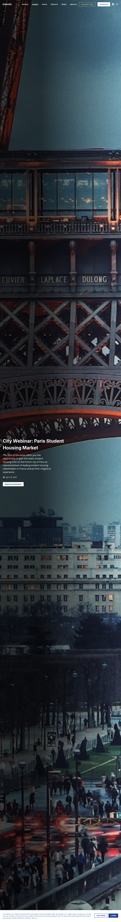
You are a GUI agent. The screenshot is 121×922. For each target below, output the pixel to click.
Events (44, 4)
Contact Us (104, 4)
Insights (35, 4)
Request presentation (13, 484)
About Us (73, 4)
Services (25, 4)
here (36, 918)
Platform (54, 4)
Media (64, 4)
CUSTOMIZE (100, 916)
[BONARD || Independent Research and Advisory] (7, 4)
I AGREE (113, 916)
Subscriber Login (87, 4)
